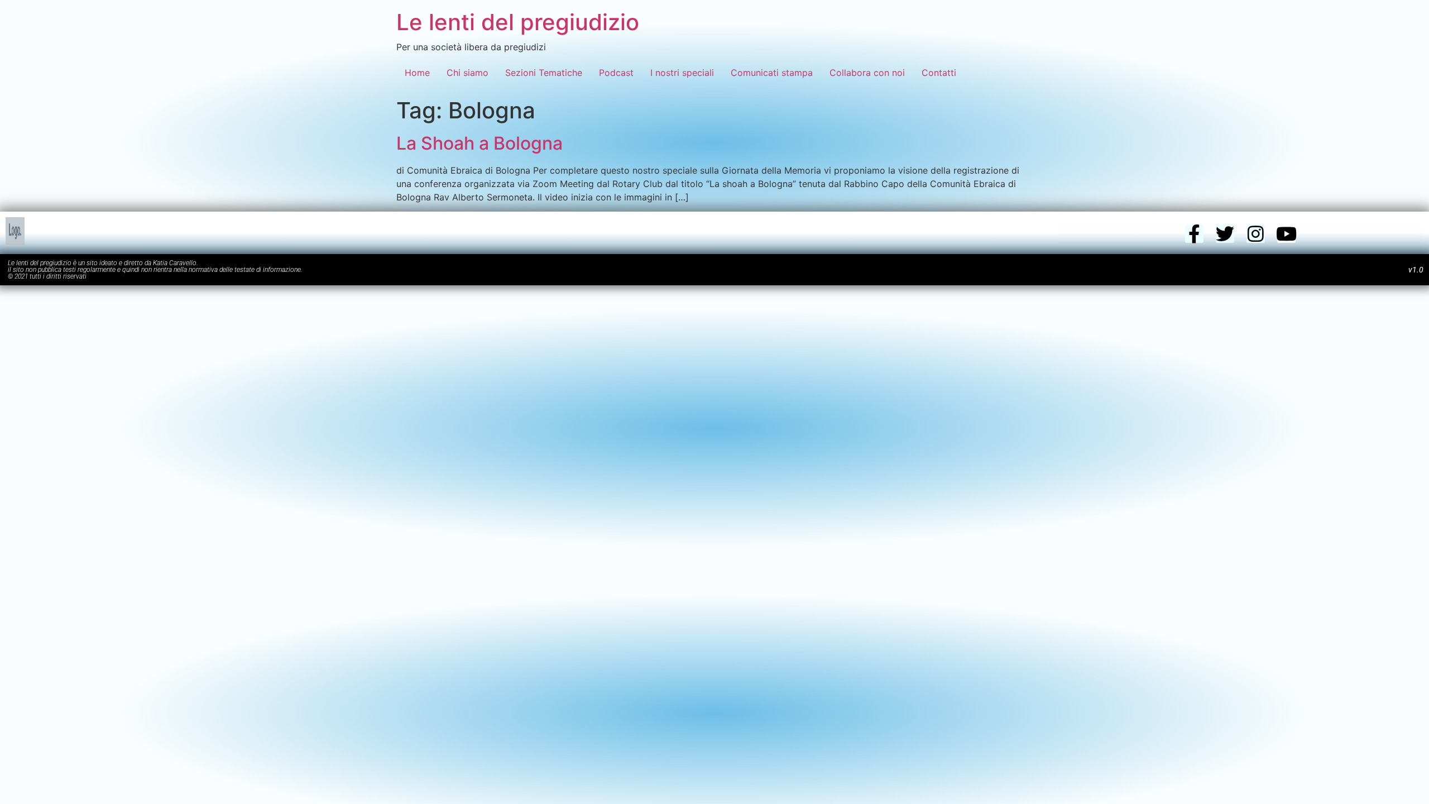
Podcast (616, 72)
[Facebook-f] (1194, 233)
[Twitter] (1225, 233)
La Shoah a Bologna (479, 143)
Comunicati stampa (772, 72)
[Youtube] (1286, 233)
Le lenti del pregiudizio (517, 22)
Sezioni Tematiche (543, 72)
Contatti (939, 72)
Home (417, 72)
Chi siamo (467, 72)
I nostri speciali (682, 72)
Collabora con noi (867, 72)
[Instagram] (1255, 233)
